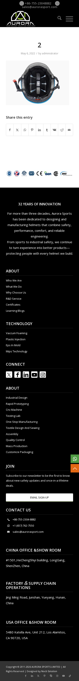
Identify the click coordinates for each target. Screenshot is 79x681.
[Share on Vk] (54, 130)
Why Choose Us (16, 292)
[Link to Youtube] (34, 374)
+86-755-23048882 (37, 3)
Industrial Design (16, 398)
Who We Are (14, 280)
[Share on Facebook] (9, 130)
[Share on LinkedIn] (39, 130)
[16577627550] (75, 458)
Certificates (13, 304)
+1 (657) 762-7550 (23, 525)
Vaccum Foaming (16, 333)
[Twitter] (9, 374)
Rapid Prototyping (17, 404)
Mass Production (16, 446)
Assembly (12, 434)
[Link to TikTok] (70, 676)
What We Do (14, 286)
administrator (50, 53)
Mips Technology (16, 351)
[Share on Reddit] (61, 130)
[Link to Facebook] (17, 374)
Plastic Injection (15, 339)
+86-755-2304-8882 (24, 519)
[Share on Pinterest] (32, 130)
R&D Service (13, 299)
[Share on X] (17, 130)
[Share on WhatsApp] (24, 130)
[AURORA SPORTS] (33, 18)
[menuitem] (57, 18)
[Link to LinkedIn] (26, 374)
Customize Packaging (19, 452)
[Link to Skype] (51, 676)
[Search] (57, 18)
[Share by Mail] (69, 130)
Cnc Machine (14, 410)
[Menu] (67, 18)
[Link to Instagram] (43, 374)
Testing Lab (13, 416)
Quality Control (15, 440)
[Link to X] (38, 676)
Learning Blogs (15, 311)
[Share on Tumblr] (47, 130)
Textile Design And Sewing (22, 428)
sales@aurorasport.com (39, 7)
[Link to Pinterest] (45, 676)
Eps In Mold (13, 345)
